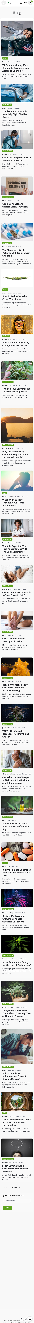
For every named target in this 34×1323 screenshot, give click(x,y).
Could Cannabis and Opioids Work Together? (15, 205)
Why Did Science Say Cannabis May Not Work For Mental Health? (15, 454)
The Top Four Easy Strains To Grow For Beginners (16, 390)
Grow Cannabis (8, 382)
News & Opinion (8, 445)
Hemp (4, 493)
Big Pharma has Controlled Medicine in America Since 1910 (16, 872)
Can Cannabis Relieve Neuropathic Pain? (13, 640)
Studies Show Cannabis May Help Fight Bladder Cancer (14, 114)
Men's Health (7, 104)
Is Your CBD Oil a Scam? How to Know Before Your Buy (16, 826)
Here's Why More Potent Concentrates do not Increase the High (15, 687)
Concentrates (7, 678)
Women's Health (8, 197)
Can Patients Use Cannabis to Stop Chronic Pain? (16, 594)
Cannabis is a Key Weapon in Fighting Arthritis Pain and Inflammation (16, 780)
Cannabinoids (7, 151)
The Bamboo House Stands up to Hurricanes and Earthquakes (16, 1122)
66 (12, 1187)
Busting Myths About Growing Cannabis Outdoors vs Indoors (13, 919)
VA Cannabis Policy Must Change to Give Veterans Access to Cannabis (15, 68)
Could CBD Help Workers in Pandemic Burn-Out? (16, 159)
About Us (6, 1320)
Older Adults (7, 539)
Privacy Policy (15, 1320)
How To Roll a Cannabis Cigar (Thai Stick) (14, 298)
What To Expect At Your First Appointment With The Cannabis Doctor (14, 549)
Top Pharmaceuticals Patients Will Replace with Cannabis (16, 253)
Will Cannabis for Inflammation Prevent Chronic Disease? (14, 1076)
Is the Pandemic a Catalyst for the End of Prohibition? (16, 963)
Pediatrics (6, 336)
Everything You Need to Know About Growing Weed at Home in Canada (16, 1013)
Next (16, 1187)
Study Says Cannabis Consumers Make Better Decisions (15, 1168)
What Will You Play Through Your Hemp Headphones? (13, 502)
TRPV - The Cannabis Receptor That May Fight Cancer (15, 734)
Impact (5, 58)
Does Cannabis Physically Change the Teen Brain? (15, 344)
